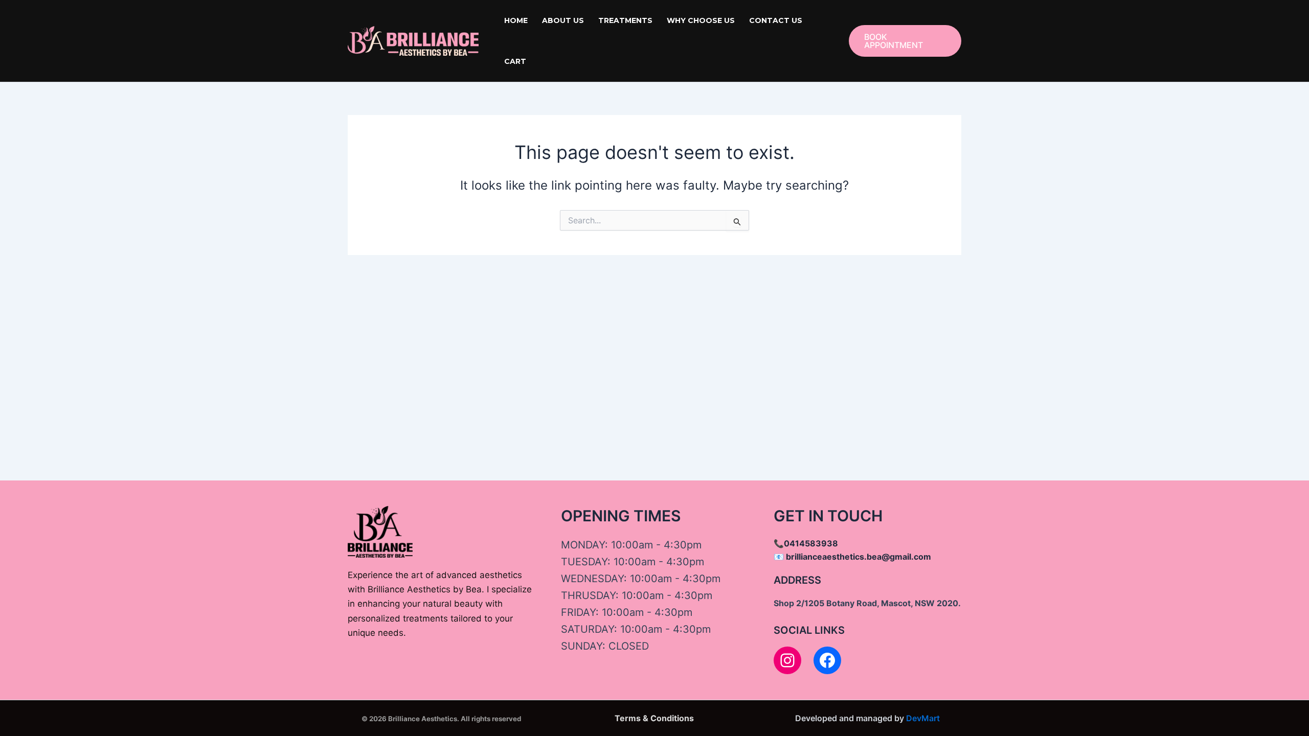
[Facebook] (827, 660)
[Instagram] (787, 660)
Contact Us (775, 20)
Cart (515, 61)
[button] (905, 41)
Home (516, 20)
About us (563, 20)
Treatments (625, 20)
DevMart (923, 718)
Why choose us (701, 20)
